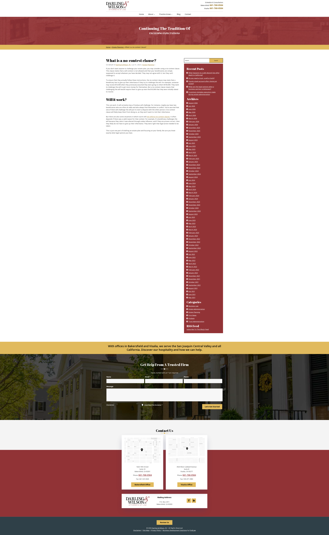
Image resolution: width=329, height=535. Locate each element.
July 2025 (191, 143)
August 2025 (193, 140)
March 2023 (192, 230)
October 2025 (193, 134)
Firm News (192, 315)
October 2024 (193, 171)
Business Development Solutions (175, 530)
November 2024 (194, 168)
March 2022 (192, 267)
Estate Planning (148, 65)
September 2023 (194, 211)
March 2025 (192, 155)
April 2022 (192, 264)
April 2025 (192, 152)
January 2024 (193, 199)
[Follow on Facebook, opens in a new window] (189, 500)
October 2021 (193, 282)
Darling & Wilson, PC (123, 65)
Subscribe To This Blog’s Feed (198, 329)
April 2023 (192, 227)
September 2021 (194, 285)
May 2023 (191, 223)
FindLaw (193, 530)
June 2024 (192, 183)
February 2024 (193, 196)
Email (148, 377)
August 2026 (193, 103)
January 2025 (193, 162)
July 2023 (191, 217)
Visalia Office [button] (186, 484)
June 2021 (192, 294)
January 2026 (193, 125)
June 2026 (192, 109)
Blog (178, 14)
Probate (191, 318)
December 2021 (194, 276)
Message (109, 386)
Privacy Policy (156, 530)
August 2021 (193, 288)
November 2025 (194, 131)
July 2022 (191, 254)
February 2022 (193, 270)
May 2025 (191, 149)
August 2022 (193, 251)
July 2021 (191, 291)
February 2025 (193, 159)
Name (108, 377)
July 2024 (191, 180)
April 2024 (192, 189)
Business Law (193, 306)
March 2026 (192, 118)
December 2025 (194, 128)
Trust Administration (196, 321)
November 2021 (194, 279)
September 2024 (194, 174)
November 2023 (194, 205)
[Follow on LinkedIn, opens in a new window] (194, 500)
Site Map (146, 530)
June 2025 (192, 146)
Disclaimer (110, 405)
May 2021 (191, 298)
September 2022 (194, 248)
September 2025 (194, 137)
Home (141, 14)
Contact (188, 14)
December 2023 (194, 202)
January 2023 (193, 236)
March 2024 (192, 193)
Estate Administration (196, 309)
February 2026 (193, 122)
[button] (327, 522)
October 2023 (193, 208)
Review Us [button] (164, 522)
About (150, 14)
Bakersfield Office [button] (142, 484)
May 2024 (191, 186)
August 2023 (193, 214)
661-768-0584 (216, 5)
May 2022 (191, 260)
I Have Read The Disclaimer (153, 405)
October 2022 (193, 245)
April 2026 (192, 115)
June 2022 (192, 257)
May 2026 (191, 112)
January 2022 (193, 273)
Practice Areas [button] (165, 14)
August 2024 (193, 177)
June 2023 (192, 220)
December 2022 (194, 239)
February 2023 (193, 233)
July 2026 (191, 106)
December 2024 (194, 165)
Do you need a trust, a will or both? (201, 78)
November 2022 (194, 242)
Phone (186, 377)
